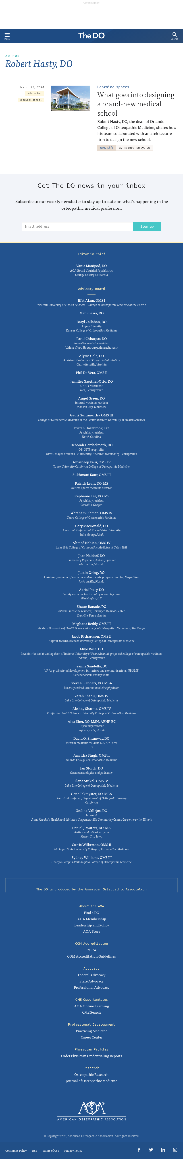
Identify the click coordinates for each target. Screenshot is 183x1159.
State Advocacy (91, 981)
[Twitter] (151, 1150)
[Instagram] (175, 1150)
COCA (91, 950)
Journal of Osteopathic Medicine (91, 1080)
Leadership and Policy (91, 925)
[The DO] (91, 37)
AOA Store (91, 931)
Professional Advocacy (91, 987)
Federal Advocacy (91, 975)
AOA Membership (91, 919)
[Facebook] (139, 1150)
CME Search (91, 1012)
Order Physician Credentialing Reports (91, 1056)
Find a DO (91, 912)
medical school (31, 100)
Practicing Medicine (91, 1031)
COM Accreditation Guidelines (91, 956)
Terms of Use (50, 1150)
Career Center (91, 1037)
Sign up (147, 226)
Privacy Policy (73, 1150)
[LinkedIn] (163, 1150)
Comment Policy (16, 1150)
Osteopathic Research (91, 1074)
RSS (34, 1150)
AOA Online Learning (91, 1006)
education (35, 93)
